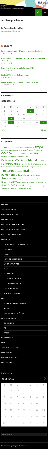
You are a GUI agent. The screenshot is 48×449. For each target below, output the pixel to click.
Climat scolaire (6, 150)
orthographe (21, 175)
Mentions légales (9, 357)
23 (11, 122)
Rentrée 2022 (42, 182)
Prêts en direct (7, 220)
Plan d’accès (6, 362)
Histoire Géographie (13, 259)
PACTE (29, 175)
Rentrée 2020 (22, 182)
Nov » (43, 130)
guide (42, 160)
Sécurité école (20, 188)
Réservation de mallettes (12, 215)
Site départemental (15, 284)
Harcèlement (8, 163)
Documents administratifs (13, 229)
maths (28, 170)
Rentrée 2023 (9, 185)
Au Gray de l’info (8, 210)
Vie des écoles (7, 338)
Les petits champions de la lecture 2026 (17, 68)
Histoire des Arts (31, 164)
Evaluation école (22, 156)
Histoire (19, 164)
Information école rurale (9, 167)
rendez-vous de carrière (31, 179)
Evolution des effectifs (12, 160)
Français (8, 249)
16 (11, 118)
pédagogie (20, 179)
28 (43, 122)
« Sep (4, 130)
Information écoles (23, 167)
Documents (9, 323)
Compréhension (34, 150)
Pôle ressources (8, 318)
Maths (6, 254)
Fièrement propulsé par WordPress (13, 446)
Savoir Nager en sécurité (15, 313)
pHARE (33, 175)
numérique (8, 174)
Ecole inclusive (27, 154)
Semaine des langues (39, 186)
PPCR (38, 175)
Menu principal (45, 12)
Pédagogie (6, 239)
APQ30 (39, 147)
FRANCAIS (31, 160)
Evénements (6, 353)
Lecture (7, 171)
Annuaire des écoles (10, 348)
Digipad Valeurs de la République (15, 75)
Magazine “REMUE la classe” (15, 303)
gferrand (17, 31)
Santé (20, 185)
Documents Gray (14, 279)
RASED (6, 333)
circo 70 (8, 46)
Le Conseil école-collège (12, 28)
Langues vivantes (35, 167)
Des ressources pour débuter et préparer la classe (21, 51)
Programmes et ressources (16, 244)
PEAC (3, 343)
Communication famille (19, 150)
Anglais (21, 147)
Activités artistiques (9, 147)
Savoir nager (28, 186)
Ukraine (28, 188)
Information (42, 164)
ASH (5, 328)
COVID (6, 153)
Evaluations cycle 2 (9, 156)
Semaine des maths (7, 188)
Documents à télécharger (12, 224)
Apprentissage (29, 147)
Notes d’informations (11, 234)
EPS (36, 153)
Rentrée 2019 (9, 182)
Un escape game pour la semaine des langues (19, 82)
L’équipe (4, 205)
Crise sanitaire (16, 154)
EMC (5, 269)
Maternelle (17, 171)
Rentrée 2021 (33, 182)
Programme (8, 178)
